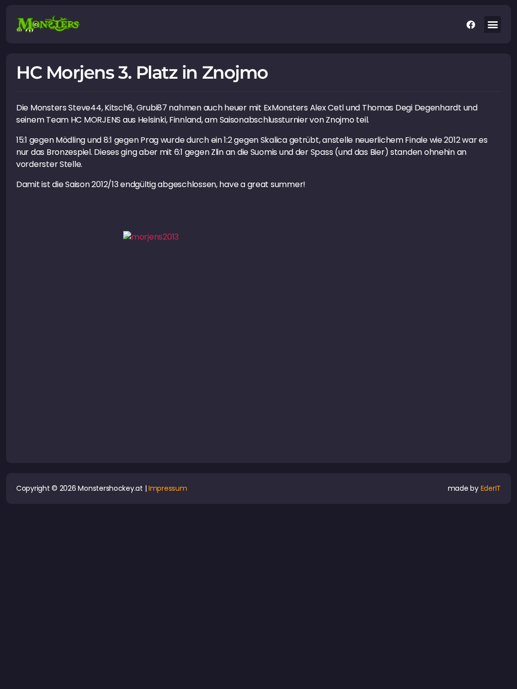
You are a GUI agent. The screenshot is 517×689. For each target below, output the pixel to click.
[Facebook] (470, 24)
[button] (492, 24)
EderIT (491, 488)
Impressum (167, 488)
